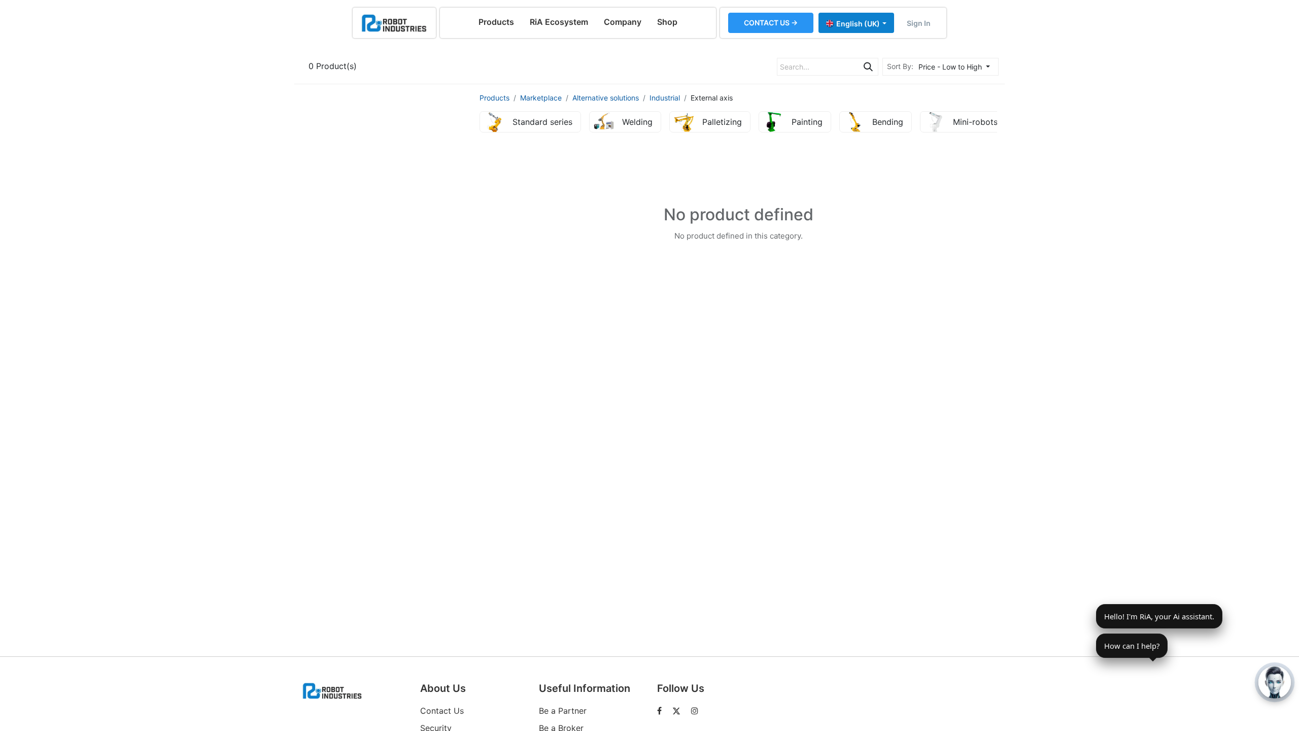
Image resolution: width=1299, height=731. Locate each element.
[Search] (868, 66)
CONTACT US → (771, 22)
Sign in (919, 23)
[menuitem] (496, 22)
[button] (957, 66)
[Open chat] (1274, 682)
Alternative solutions (605, 97)
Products (494, 97)
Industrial (665, 97)
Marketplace (541, 97)
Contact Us (442, 711)
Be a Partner (563, 711)
